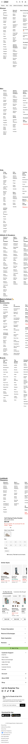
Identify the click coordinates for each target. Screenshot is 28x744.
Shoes (4, 10)
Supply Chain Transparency (6, 730)
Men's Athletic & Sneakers (15, 239)
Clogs (4, 24)
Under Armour (15, 397)
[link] (5, 578)
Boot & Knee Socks (4, 342)
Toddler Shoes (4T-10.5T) (5, 182)
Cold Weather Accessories (17, 318)
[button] (10, 596)
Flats (4, 34)
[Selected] (3, 606)
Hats (15, 332)
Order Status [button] (5, 657)
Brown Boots (14, 18)
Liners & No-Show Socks (5, 350)
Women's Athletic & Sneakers (5, 239)
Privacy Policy (3, 725)
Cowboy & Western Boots (15, 26)
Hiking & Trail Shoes (5, 259)
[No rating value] (7, 527)
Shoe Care (16, 338)
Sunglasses (16, 344)
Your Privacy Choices (8, 732)
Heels (4, 36)
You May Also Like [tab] (7, 592)
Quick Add (6, 619)
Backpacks (5, 307)
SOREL (4, 389)
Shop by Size (5, 172)
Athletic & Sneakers (5, 14)
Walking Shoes (14, 66)
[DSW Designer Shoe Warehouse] (6, 2)
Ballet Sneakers (5, 248)
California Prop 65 (4, 740)
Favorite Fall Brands (5, 361)
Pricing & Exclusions (5, 738)
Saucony (16, 391)
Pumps (4, 46)
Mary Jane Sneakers (5, 268)
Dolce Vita (5, 376)
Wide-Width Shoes (4, 128)
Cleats (4, 219)
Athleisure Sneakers (5, 244)
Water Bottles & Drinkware (17, 354)
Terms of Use (3, 728)
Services (4, 669)
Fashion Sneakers (5, 255)
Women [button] (2, 5)
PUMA (15, 385)
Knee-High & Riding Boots (15, 34)
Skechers (16, 394)
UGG (4, 397)
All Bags (5, 305)
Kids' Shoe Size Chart (4, 199)
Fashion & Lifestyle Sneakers (15, 55)
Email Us (4, 655)
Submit (22, 705)
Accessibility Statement (5, 734)
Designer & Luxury (16, 322)
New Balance (16, 379)
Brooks (15, 369)
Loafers (5, 38)
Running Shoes (15, 59)
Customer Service (6, 667)
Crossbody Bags (5, 312)
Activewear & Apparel (17, 309)
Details (10, 525)
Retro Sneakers (5, 275)
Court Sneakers (15, 50)
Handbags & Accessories (6, 504)
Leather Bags (5, 321)
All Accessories (17, 305)
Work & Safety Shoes (5, 57)
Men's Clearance (16, 483)
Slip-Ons (5, 125)
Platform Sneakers (5, 271)
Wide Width (4, 204)
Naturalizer (5, 387)
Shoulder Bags (5, 326)
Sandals (5, 49)
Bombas (5, 369)
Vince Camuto (5, 400)
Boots (4, 98)
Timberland (5, 395)
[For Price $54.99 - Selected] (7, 534)
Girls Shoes (14, 172)
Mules (4, 44)
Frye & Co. (5, 382)
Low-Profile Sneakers (5, 264)
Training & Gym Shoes (5, 286)
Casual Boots (14, 21)
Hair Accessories (16, 329)
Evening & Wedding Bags (5, 317)
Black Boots (14, 14)
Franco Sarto (4, 379)
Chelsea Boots (5, 104)
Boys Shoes (14, 193)
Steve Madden (5, 392)
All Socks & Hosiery (5, 333)
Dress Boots (14, 30)
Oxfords (14, 131)
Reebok (15, 387)
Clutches (5, 309)
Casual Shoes (4, 21)
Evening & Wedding (16, 325)
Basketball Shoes (15, 248)
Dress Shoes (4, 31)
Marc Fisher (5, 385)
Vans (15, 400)
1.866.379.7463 (6, 662)
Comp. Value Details (5, 736)
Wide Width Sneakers (5, 294)
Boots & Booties (5, 18)
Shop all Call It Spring (9, 519)
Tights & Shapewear (5, 354)
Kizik (15, 376)
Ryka (15, 389)
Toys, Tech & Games (16, 347)
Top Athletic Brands (16, 361)
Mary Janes (4, 41)
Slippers (5, 51)
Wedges (5, 53)
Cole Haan (5, 372)
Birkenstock (6, 367)
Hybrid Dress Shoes (14, 126)
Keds (15, 374)
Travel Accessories (16, 350)
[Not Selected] (13, 606)
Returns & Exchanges (7, 659)
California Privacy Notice (5, 727)
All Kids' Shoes (5, 208)
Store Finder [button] (5, 664)
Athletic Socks (5, 337)
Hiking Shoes (4, 113)
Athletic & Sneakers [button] (17, 5)
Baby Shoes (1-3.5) (5, 177)
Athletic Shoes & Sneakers (15, 46)
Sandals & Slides (16, 504)
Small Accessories (16, 341)
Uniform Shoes (5, 231)
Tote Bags (5, 329)
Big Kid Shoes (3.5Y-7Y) (5, 193)
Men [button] (7, 5)
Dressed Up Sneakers (15, 121)
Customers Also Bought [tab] (20, 592)
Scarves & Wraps (16, 335)
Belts (15, 316)
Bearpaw (5, 365)
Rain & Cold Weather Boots (15, 39)
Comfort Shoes (5, 27)
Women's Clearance (5, 483)
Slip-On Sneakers (15, 62)
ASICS (15, 367)
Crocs (4, 374)
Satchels (5, 324)
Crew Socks (4, 345)
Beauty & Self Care (16, 313)
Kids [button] (11, 5)
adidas (15, 365)
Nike (15, 382)
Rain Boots (4, 117)
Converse (16, 372)
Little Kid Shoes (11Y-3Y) (5, 188)
